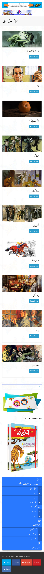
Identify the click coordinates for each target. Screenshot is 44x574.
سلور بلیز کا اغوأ (35, 260)
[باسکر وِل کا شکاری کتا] (22, 46)
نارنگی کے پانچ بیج (34, 121)
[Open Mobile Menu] (39, 8)
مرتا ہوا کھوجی (35, 365)
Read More (34, 57)
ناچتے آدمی (36, 156)
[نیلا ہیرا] (22, 325)
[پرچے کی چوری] (22, 186)
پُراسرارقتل (36, 295)
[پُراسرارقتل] (22, 290)
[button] (6, 562)
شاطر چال (36, 86)
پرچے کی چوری (35, 191)
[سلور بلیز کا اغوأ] (22, 255)
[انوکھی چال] (22, 221)
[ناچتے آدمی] (22, 151)
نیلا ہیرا (37, 330)
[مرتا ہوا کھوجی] (22, 360)
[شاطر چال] (22, 81)
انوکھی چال (36, 226)
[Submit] (39, 387)
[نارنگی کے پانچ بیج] (22, 116)
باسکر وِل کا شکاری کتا (33, 51)
